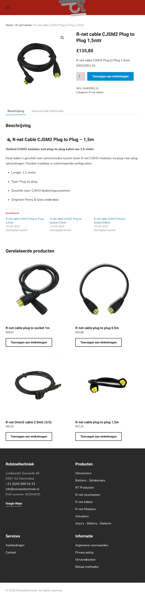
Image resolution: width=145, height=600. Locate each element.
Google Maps (14, 503)
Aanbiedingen (15, 545)
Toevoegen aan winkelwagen (110, 76)
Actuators (82, 516)
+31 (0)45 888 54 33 (20, 484)
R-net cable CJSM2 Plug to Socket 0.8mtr (110, 220)
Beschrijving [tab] (16, 111)
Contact (11, 552)
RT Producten (84, 488)
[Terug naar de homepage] (72, 7)
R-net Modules (85, 509)
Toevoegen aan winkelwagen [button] (29, 342)
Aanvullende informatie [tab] (48, 111)
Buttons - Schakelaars (90, 480)
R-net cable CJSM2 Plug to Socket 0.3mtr (66, 220)
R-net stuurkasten (87, 495)
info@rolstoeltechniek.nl (22, 489)
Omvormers (83, 473)
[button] (7, 7)
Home (9, 25)
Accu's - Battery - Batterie (93, 523)
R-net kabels (23, 25)
